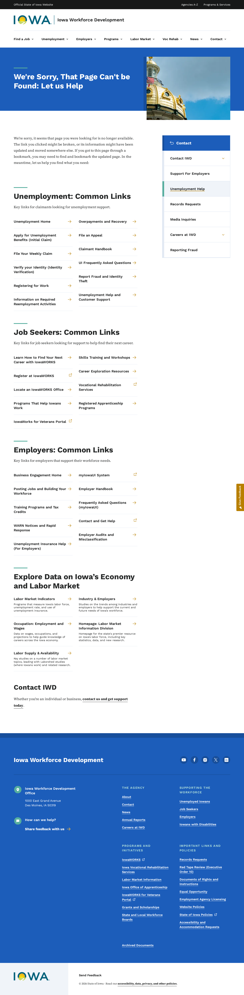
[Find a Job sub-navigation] (32, 39)
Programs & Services (217, 4)
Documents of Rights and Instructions (199, 882)
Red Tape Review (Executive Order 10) (201, 869)
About (126, 797)
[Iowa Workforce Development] (33, 19)
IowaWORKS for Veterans (141, 897)
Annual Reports (133, 820)
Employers (188, 817)
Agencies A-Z (189, 4)
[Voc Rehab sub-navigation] (181, 39)
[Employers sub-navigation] (95, 39)
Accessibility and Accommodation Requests (199, 925)
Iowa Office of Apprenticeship (144, 887)
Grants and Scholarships (140, 907)
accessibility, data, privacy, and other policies (147, 983)
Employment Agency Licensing (203, 899)
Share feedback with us (44, 829)
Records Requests (193, 859)
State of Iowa (196, 915)
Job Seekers (189, 809)
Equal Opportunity (193, 891)
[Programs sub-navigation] (121, 39)
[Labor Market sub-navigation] (154, 39)
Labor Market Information (141, 879)
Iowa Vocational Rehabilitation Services (145, 870)
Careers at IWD (133, 827)
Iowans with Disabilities (198, 824)
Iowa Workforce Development (90, 20)
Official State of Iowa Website (33, 4)
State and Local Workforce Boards (142, 917)
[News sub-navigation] (201, 39)
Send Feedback (90, 975)
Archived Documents (138, 945)
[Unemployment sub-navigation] (67, 39)
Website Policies (192, 907)
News (126, 812)
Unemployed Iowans (195, 801)
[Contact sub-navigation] (225, 39)
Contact (128, 804)
